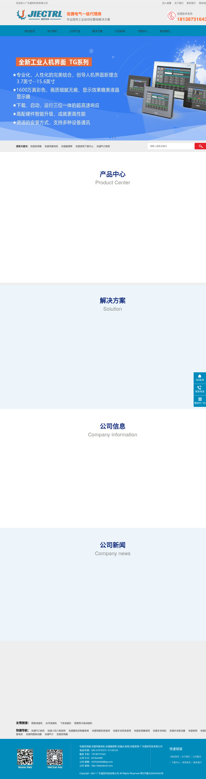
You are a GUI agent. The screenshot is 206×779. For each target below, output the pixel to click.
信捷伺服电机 (51, 146)
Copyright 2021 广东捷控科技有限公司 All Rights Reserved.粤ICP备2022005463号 (122, 773)
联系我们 (191, 2)
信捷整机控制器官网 (79, 730)
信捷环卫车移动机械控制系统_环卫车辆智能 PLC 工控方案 (52, 607)
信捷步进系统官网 (122, 730)
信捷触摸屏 (66, 146)
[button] (110, 137)
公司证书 (94, 642)
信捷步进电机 (159, 730)
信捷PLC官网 (103, 146)
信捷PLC (49, 734)
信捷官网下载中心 (84, 146)
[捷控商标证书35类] (187, 682)
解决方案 (97, 31)
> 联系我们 (196, 762)
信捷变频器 (36, 146)
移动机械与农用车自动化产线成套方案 (42, 614)
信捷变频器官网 (142, 730)
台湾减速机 (51, 723)
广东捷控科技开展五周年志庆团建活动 (42, 595)
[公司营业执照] (89, 682)
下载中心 (142, 31)
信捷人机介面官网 (56, 730)
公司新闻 (120, 31)
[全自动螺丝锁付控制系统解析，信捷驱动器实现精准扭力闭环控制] (43, 585)
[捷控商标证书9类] (138, 682)
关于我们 (178, 2)
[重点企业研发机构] (39, 682)
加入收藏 (166, 2)
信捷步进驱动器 (177, 730)
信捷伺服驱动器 (34, 734)
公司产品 (75, 31)
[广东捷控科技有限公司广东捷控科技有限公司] (39, 19)
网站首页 (30, 31)
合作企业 (129, 642)
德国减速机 (36, 723)
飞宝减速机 (65, 723)
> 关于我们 (185, 756)
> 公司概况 (196, 756)
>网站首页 (174, 756)
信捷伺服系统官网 (101, 730)
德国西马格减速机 (83, 723)
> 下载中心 (174, 762)
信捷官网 (192, 730)
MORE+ (10, 479)
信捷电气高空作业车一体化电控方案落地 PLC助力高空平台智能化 (56, 601)
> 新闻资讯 (185, 762)
